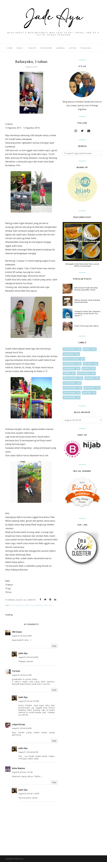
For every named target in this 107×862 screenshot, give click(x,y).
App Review (89, 388)
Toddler (47, 605)
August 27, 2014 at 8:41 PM (28, 752)
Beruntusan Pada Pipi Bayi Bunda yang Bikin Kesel (86, 289)
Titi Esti (16, 671)
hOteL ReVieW (70, 388)
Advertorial (69, 364)
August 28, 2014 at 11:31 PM (22, 772)
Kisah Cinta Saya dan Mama (86, 326)
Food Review (69, 349)
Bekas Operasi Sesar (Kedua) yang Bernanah (87, 301)
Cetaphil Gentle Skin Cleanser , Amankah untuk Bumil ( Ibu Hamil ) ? (87, 313)
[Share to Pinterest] (50, 599)
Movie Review (69, 393)
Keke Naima (18, 768)
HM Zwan (17, 631)
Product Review (71, 359)
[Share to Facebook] (40, 599)
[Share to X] (45, 599)
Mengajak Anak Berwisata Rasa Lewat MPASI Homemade (82, 265)
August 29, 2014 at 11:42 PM (29, 794)
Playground (69, 383)
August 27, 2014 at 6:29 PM (22, 728)
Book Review (69, 397)
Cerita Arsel (83, 373)
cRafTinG (87, 393)
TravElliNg (69, 354)
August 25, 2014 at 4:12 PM (22, 675)
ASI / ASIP (88, 364)
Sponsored (69, 368)
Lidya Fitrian (18, 724)
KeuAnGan (89, 378)
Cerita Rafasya (17, 605)
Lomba (66, 373)
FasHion (86, 368)
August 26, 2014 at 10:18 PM (29, 701)
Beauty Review (70, 378)
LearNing (38, 605)
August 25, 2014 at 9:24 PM (28, 657)
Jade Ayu (23, 653)
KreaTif (29, 605)
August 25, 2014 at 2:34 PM (22, 636)
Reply (54, 646)
